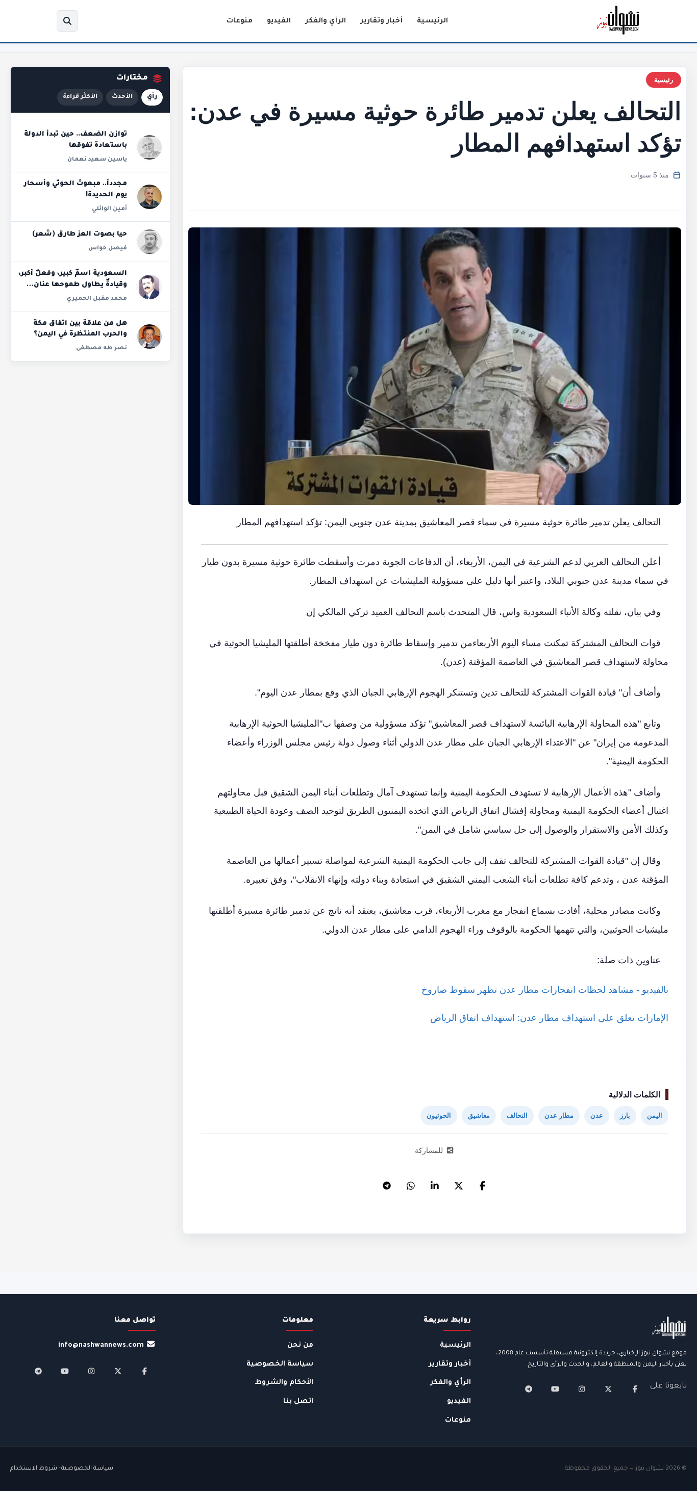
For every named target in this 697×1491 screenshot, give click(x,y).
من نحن (300, 1345)
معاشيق (479, 1115)
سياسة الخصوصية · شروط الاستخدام (61, 1469)
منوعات (240, 21)
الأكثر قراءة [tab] (80, 97)
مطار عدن (559, 1115)
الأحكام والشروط (284, 1382)
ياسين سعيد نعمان (97, 160)
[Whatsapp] (410, 1183)
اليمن (654, 1115)
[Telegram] (386, 1183)
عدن (596, 1115)
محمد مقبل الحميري (96, 299)
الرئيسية (432, 21)
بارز (625, 1115)
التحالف (517, 1115)
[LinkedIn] (434, 1183)
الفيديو (279, 21)
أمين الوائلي (109, 209)
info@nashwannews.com (101, 1345)
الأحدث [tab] (122, 97)
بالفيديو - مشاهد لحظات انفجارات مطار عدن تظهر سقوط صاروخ (544, 990)
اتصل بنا (298, 1401)
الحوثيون (439, 1115)
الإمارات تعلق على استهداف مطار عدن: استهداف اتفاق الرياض (549, 1018)
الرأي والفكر (325, 21)
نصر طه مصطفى (101, 348)
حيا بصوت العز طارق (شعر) (79, 234)
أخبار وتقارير (381, 21)
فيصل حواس (107, 248)
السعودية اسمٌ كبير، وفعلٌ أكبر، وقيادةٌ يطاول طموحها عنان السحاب (72, 284)
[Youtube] (555, 1389)
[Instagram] (581, 1389)
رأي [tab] (152, 97)
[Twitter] (458, 1183)
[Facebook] (482, 1183)
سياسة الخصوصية (279, 1364)
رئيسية (663, 80)
